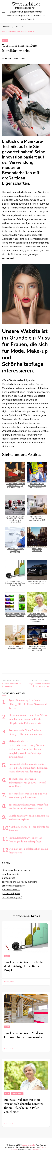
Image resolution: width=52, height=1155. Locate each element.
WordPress (36, 1149)
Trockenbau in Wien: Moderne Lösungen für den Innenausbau (23, 1035)
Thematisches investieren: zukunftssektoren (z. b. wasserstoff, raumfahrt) (27, 782)
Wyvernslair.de (26, 4)
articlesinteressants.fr (13, 885)
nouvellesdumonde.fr (25, 881)
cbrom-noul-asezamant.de (16, 870)
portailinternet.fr (11, 889)
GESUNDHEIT (17, 1094)
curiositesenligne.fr (12, 897)
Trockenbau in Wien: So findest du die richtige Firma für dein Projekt (24, 966)
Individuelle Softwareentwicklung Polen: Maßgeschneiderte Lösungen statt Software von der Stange (28, 767)
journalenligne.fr (11, 893)
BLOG (5, 41)
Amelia (8, 58)
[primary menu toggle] (3, 12)
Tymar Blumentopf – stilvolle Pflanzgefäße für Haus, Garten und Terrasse (28, 704)
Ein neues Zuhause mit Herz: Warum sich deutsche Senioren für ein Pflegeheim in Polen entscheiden (28, 719)
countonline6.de (10, 874)
